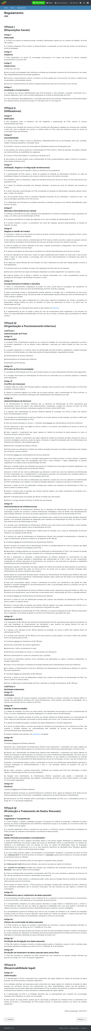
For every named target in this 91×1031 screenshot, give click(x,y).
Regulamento (74, 1028)
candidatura (37, 734)
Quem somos (63, 1028)
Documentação (62, 3)
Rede (50, 3)
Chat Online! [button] (39, 3)
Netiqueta (55, 308)
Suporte (84, 1028)
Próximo (81, 1019)
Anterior (10, 1019)
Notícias (75, 3)
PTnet (12, 1028)
